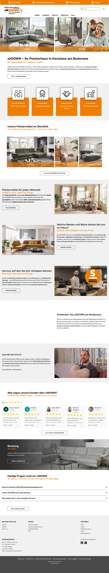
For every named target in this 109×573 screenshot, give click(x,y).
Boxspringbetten (90, 164)
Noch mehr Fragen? (18, 509)
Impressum (21, 559)
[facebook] (82, 543)
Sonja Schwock (14, 408)
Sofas (30, 164)
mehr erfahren (11, 290)
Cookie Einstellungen (85, 558)
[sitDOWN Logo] (17, 11)
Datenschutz (30, 559)
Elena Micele (56, 408)
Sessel (66, 164)
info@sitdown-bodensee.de (14, 551)
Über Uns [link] (4, 529)
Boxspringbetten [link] (85, 533)
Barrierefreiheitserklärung (43, 559)
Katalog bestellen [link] (33, 529)
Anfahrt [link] (4, 524)
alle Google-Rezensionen (54, 433)
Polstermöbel (11, 208)
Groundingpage (72, 559)
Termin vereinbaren (18, 461)
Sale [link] (29, 531)
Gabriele (33, 408)
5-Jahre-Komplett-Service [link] (35, 527)
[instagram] (85, 543)
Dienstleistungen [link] (33, 524)
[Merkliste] (103, 8)
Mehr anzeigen (8, 425)
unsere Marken (65, 247)
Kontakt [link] (4, 527)
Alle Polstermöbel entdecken (54, 173)
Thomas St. (98, 408)
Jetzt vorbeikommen (18, 76)
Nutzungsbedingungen (59, 559)
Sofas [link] (82, 524)
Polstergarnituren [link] (86, 529)
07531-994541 (8, 546)
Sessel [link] (82, 527)
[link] (37, 15)
